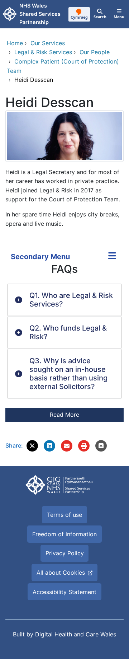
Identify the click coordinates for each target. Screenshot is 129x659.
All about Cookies (61, 572)
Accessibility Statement (64, 591)
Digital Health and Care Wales (75, 634)
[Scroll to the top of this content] (101, 445)
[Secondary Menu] (112, 256)
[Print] (83, 445)
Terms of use (64, 514)
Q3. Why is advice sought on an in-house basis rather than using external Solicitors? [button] (68, 373)
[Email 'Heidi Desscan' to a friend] (66, 445)
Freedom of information (64, 534)
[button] (32, 445)
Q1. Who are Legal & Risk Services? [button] (71, 299)
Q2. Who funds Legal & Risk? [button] (68, 332)
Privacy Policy (65, 553)
